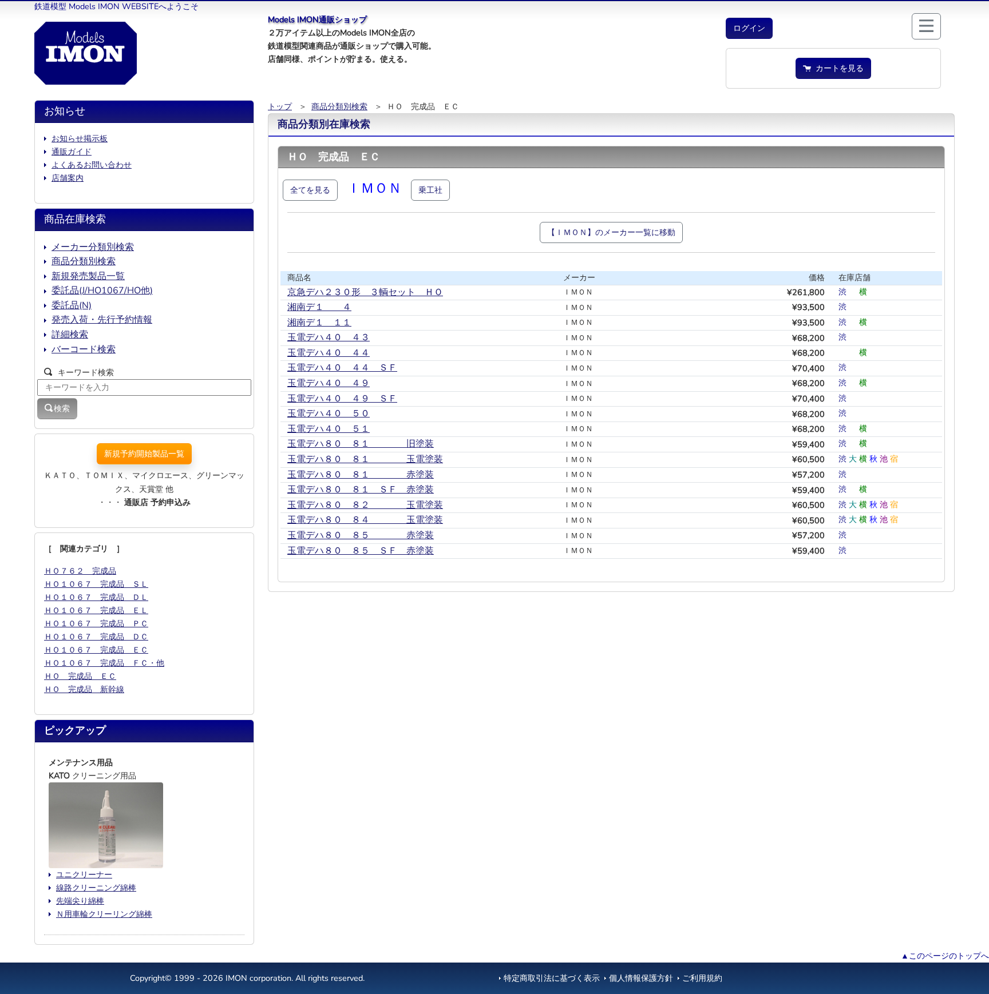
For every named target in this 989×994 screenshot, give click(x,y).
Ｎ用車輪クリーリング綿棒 (104, 914)
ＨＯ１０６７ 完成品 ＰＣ (96, 623)
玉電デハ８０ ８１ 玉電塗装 (365, 459)
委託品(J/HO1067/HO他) (102, 290)
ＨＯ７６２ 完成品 (80, 570)
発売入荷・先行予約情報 (102, 319)
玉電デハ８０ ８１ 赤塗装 (360, 474)
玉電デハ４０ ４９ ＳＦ (342, 398)
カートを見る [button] (837, 68)
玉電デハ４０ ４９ (328, 383)
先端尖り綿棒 (80, 900)
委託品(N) (72, 305)
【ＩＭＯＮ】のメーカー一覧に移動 (611, 232)
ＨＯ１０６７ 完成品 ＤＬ (96, 597)
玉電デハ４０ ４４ (328, 353)
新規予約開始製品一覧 (144, 453)
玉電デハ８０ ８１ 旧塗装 (360, 444)
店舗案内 (68, 178)
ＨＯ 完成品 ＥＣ (80, 676)
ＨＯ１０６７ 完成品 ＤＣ (96, 636)
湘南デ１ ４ (319, 307)
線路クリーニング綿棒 (96, 887)
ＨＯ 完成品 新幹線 (84, 689)
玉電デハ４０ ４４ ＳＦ (342, 367)
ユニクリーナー (84, 874)
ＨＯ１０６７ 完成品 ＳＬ (96, 584)
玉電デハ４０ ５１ (328, 429)
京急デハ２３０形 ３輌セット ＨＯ (365, 292)
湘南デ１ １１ (319, 322)
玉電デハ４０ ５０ (328, 413)
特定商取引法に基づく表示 (552, 978)
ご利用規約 (702, 978)
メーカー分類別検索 (93, 247)
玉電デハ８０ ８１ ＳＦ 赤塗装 (360, 489)
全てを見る (310, 190)
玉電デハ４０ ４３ (328, 337)
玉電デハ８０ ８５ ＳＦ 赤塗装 (360, 550)
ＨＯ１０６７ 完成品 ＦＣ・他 (104, 663)
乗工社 (430, 190)
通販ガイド (72, 151)
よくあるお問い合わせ (92, 164)
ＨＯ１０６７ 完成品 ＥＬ (96, 610)
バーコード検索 (84, 349)
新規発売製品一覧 (88, 276)
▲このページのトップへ (945, 955)
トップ (280, 106)
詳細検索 (70, 334)
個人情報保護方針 (641, 978)
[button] (749, 28)
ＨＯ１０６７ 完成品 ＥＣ (96, 649)
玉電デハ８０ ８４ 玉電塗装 (365, 520)
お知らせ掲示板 (80, 138)
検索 (62, 408)
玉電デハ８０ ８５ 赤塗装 (360, 535)
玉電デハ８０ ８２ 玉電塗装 (365, 505)
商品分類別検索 (339, 106)
